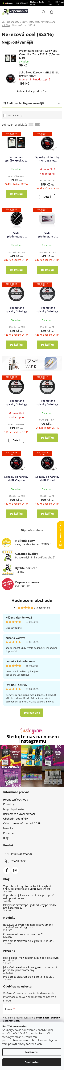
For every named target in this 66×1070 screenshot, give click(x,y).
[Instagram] (15, 870)
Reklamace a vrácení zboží (19, 814)
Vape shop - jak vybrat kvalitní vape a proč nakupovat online (28, 897)
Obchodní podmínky (15, 818)
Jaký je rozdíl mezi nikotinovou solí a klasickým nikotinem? (31, 959)
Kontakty (8, 804)
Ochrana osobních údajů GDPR (22, 823)
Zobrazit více (32, 712)
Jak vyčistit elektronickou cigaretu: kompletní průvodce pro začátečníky (30, 968)
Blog (5, 838)
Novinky (8, 828)
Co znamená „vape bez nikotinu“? (23, 934)
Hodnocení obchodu (31, 600)
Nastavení (31, 1052)
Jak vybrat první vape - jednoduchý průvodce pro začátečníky (30, 906)
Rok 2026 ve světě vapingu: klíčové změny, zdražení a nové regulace (28, 926)
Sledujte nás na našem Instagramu (33, 738)
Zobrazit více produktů (30, 91)
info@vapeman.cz (22, 854)
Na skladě (15, 115)
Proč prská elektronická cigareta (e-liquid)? (28, 941)
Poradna (8, 833)
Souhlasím (32, 1062)
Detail (47, 196)
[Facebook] (7, 870)
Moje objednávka (13, 809)
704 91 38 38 (18, 861)
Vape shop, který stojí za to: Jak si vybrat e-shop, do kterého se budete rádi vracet (28, 887)
